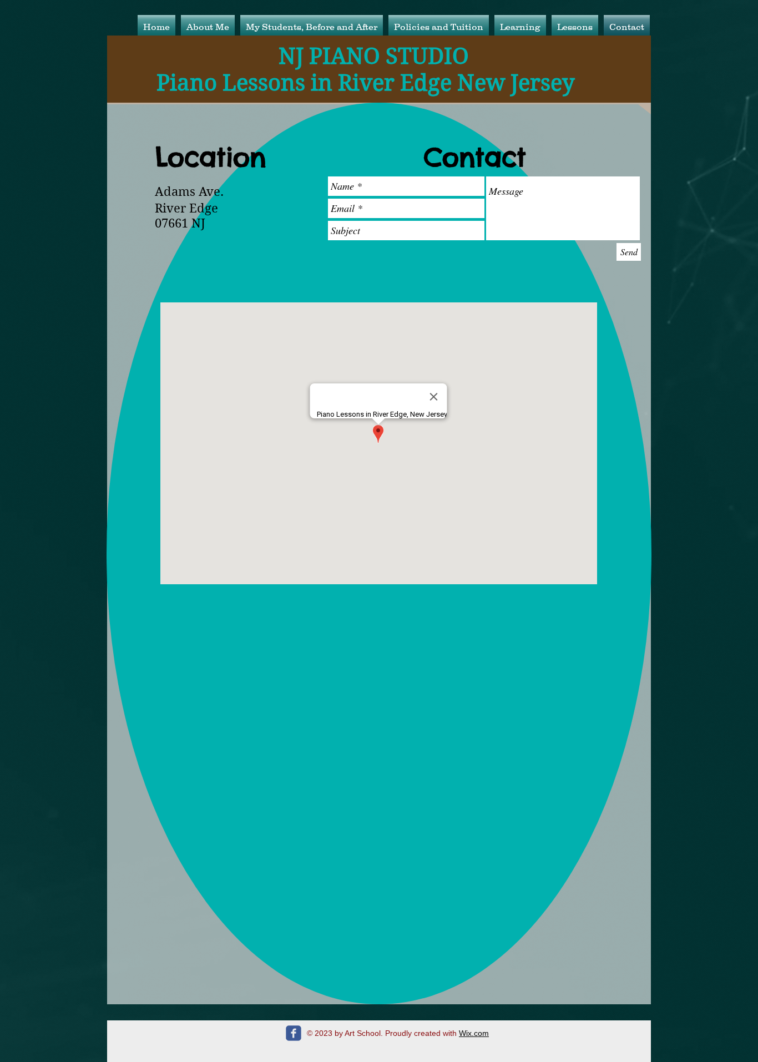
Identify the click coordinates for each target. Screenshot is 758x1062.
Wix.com (474, 1033)
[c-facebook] (293, 1033)
